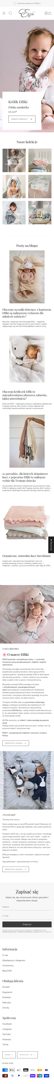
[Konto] (46, 13)
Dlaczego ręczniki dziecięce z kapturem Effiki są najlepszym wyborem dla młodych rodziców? (26, 313)
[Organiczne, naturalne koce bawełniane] (27, 523)
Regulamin (7, 992)
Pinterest (6, 1039)
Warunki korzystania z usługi (28, 932)
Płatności (6, 1002)
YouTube (6, 1034)
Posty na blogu (27, 245)
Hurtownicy (8, 965)
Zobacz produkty (19, 119)
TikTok (5, 1044)
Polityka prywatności (9, 932)
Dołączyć (27, 924)
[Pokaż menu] (4, 13)
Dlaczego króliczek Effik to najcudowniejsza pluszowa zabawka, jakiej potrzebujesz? (24, 395)
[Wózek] (50, 13)
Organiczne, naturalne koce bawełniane (26, 555)
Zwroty (5, 1007)
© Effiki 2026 (7, 1063)
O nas (5, 955)
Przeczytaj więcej (14, 743)
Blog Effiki (7, 971)
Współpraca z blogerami (13, 960)
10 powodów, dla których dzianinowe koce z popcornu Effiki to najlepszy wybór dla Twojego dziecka (25, 477)
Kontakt (6, 987)
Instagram (7, 1029)
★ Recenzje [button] (51, 545)
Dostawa (6, 997)
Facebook (7, 1024)
